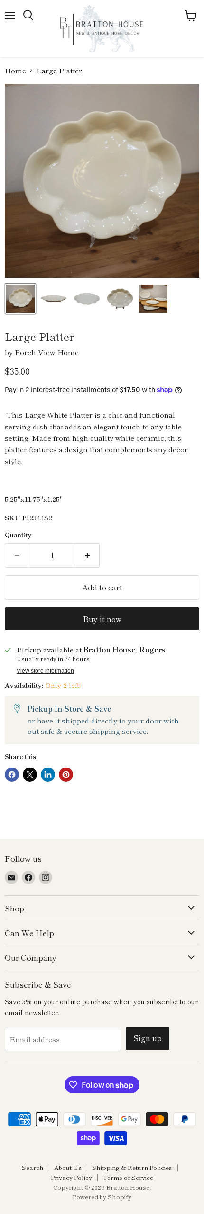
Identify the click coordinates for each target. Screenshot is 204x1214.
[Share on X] (30, 775)
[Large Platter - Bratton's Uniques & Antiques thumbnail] (20, 299)
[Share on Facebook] (12, 775)
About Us (68, 1167)
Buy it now (102, 619)
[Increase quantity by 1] (87, 555)
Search (33, 1167)
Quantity (18, 534)
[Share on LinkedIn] (48, 775)
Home (15, 70)
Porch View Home (47, 352)
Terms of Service (127, 1177)
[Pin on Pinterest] (66, 775)
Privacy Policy (71, 1177)
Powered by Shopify (102, 1196)
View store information (45, 671)
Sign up (147, 1038)
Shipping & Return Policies (132, 1167)
